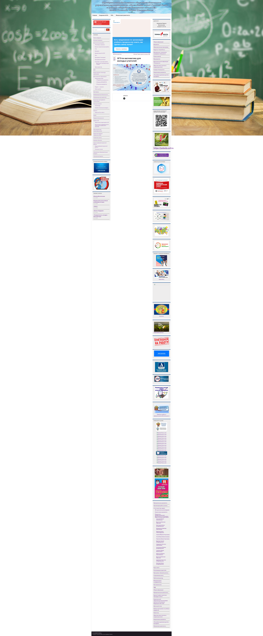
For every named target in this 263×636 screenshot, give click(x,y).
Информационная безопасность (100, 94)
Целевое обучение (97, 140)
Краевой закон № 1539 (100, 53)
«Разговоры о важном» (100, 44)
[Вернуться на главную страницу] (131, 7)
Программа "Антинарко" (100, 57)
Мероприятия (157, 59)
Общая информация (158, 41)
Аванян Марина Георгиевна (163, 534)
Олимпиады (97, 105)
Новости (95, 110)
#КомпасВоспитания (99, 196)
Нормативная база (99, 78)
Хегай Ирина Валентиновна (162, 536)
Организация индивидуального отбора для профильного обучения (102, 125)
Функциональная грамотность (161, 592)
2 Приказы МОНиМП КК (101, 82)
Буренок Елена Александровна (160, 532)
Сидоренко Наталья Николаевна (161, 545)
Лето (96, 55)
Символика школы (97, 137)
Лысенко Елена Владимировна (160, 563)
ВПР (94, 69)
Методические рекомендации (162, 510)
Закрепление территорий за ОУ (102, 122)
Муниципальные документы (160, 503)
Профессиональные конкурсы (101, 107)
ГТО (96, 49)
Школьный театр (158, 606)
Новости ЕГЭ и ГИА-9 (99, 112)
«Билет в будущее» (98, 210)
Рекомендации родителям (160, 570)
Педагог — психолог (99, 86)
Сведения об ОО (103, 15)
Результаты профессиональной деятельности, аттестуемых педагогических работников (162, 516)
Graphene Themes (108, 634)
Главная (94, 15)
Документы (156, 44)
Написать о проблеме (121, 49)
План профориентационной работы (101, 146)
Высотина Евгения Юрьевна (160, 522)
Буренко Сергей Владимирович (160, 541)
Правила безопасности (98, 118)
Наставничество (158, 584)
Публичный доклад (158, 578)
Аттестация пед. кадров (159, 508)
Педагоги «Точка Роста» (159, 49)
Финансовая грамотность (123, 15)
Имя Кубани (96, 92)
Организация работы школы (160, 505)
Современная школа (158, 575)
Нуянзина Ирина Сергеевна (162, 538)
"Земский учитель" (159, 332)
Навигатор (156, 612)
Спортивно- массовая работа (101, 61)
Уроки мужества (98, 67)
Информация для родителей (99, 97)
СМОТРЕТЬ (161, 279)
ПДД (155, 587)
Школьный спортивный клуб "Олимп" (102, 64)
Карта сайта (156, 567)
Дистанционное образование (100, 76)
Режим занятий (157, 56)
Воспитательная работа (98, 42)
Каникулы (97, 51)
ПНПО (94, 115)
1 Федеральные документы (102, 80)
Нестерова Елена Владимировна (160, 526)
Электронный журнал (98, 156)
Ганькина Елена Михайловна (160, 519)
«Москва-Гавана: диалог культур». (140, 54)
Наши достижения (97, 103)
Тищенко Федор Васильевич (160, 551)
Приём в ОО (96, 120)
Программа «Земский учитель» (161, 572)
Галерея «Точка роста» (159, 69)
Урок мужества (118, 54)
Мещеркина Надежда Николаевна (161, 529)
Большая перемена (97, 40)
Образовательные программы (161, 47)
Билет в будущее (97, 37)
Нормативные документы (160, 72)
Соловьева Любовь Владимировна (161, 548)
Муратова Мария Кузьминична (160, 554)
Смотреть (161, 316)
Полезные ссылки (99, 149)
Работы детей (98, 89)
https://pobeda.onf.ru (163, 148)
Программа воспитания (100, 59)
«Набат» (95, 206)
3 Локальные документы (101, 84)
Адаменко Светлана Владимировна (161, 560)
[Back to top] (260, 633)
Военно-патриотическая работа (102, 46)
